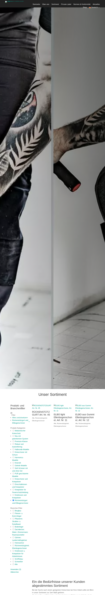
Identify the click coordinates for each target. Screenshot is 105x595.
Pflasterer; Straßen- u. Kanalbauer (17, 521)
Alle (16, 564)
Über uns (45, 4)
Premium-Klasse (21, 441)
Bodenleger (19, 527)
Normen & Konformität (81, 4)
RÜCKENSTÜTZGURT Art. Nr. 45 (41, 413)
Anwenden (15, 569)
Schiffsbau (19, 559)
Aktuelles (96, 4)
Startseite (36, 4)
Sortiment (55, 4)
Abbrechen (14, 572)
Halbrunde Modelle (22, 449)
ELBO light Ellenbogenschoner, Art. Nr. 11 (63, 417)
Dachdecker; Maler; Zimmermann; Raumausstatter (20, 532)
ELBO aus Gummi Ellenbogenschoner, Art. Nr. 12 (84, 417)
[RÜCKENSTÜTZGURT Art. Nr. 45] (41, 407)
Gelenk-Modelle (21, 466)
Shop (85, 7)
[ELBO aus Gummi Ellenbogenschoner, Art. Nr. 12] (84, 408)
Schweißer (19, 562)
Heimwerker (19, 543)
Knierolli (18, 463)
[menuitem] (94, 8)
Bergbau (18, 511)
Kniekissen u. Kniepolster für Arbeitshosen (18, 553)
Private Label (66, 4)
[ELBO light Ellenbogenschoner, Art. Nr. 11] (63, 408)
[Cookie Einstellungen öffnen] (4, 592)
